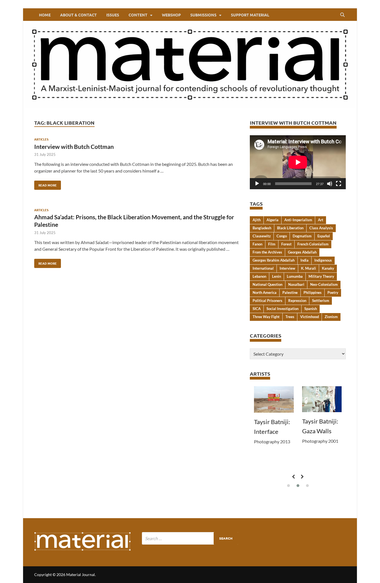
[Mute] (329, 183)
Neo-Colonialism (324, 284)
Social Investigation (282, 308)
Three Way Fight (266, 316)
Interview (287, 268)
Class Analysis (321, 228)
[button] (288, 485)
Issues (112, 14)
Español (323, 236)
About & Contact (78, 14)
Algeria (272, 220)
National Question (267, 284)
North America (265, 292)
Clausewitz (262, 236)
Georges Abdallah (302, 252)
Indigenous (323, 260)
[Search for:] (190, 538)
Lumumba (295, 276)
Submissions (203, 14)
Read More (45, 184)
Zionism (331, 316)
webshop (171, 14)
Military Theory (321, 276)
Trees (289, 316)
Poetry (332, 292)
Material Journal (80, 574)
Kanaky (328, 268)
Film (271, 244)
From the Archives (267, 252)
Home (45, 14)
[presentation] (293, 476)
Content (138, 14)
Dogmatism (302, 236)
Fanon (257, 244)
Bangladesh (262, 228)
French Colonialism (313, 244)
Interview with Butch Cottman (74, 146)
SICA (257, 308)
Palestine (290, 292)
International (263, 268)
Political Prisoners (267, 300)
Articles (41, 139)
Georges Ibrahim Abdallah (274, 260)
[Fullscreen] (338, 183)
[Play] (257, 183)
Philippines (312, 292)
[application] (298, 162)
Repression (297, 300)
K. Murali (308, 268)
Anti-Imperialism (298, 220)
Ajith (257, 220)
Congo (282, 236)
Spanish (310, 308)
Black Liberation (290, 228)
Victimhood (309, 316)
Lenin (276, 276)
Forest (286, 244)
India (304, 260)
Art (320, 220)
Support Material (250, 14)
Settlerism (320, 300)
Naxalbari (296, 284)
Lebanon (259, 276)
